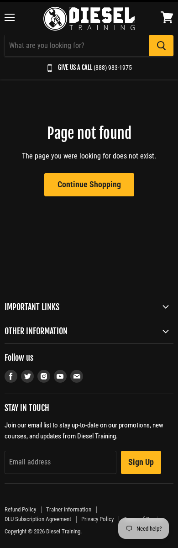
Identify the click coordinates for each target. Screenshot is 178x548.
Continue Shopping (89, 184)
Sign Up (141, 462)
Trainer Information (68, 509)
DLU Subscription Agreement (38, 519)
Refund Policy (20, 509)
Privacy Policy (97, 519)
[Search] (161, 45)
